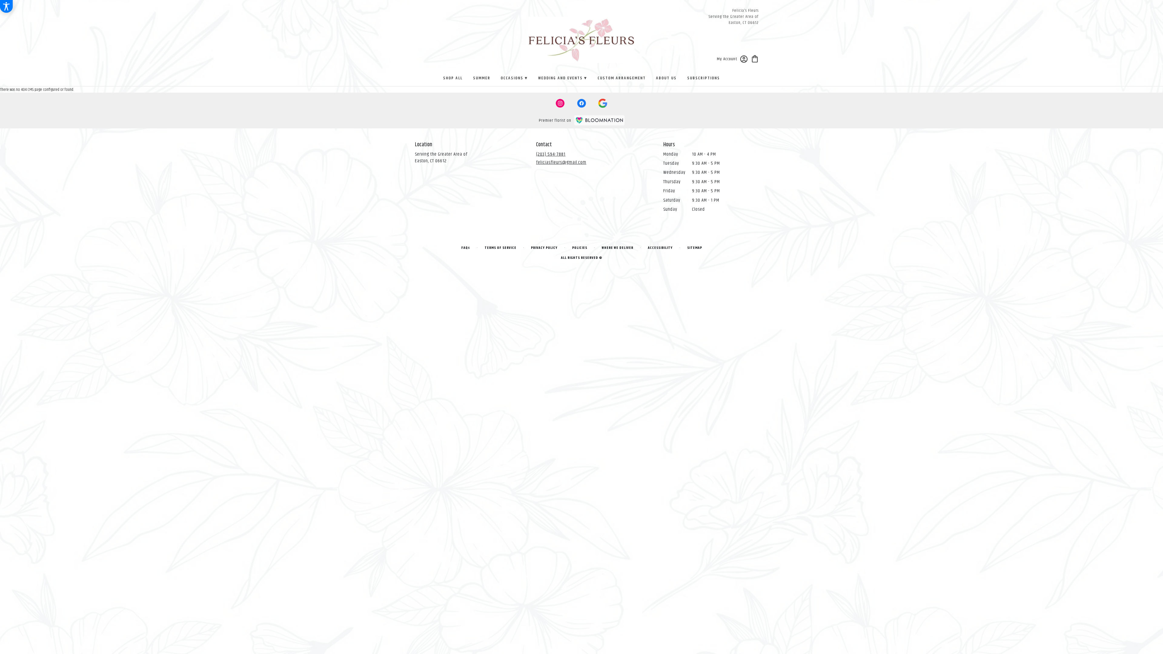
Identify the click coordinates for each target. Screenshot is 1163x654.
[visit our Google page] (602, 103)
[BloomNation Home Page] (599, 120)
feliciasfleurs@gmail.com (561, 162)
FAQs (465, 247)
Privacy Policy (544, 247)
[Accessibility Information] (6, 6)
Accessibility (660, 247)
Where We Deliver (617, 247)
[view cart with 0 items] (755, 58)
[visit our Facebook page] (581, 103)
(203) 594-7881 (550, 154)
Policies (579, 247)
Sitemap (694, 247)
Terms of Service (500, 247)
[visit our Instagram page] (560, 103)
